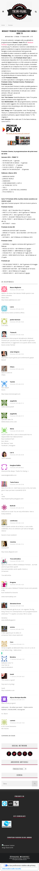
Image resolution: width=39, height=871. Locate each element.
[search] (35, 783)
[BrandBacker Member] (16, 805)
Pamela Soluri (9, 36)
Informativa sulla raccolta (11, 869)
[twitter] (14, 756)
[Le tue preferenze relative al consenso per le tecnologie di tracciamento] (2, 653)
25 (32, 36)
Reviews (17, 36)
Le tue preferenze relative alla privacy (21, 865)
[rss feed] (30, 756)
